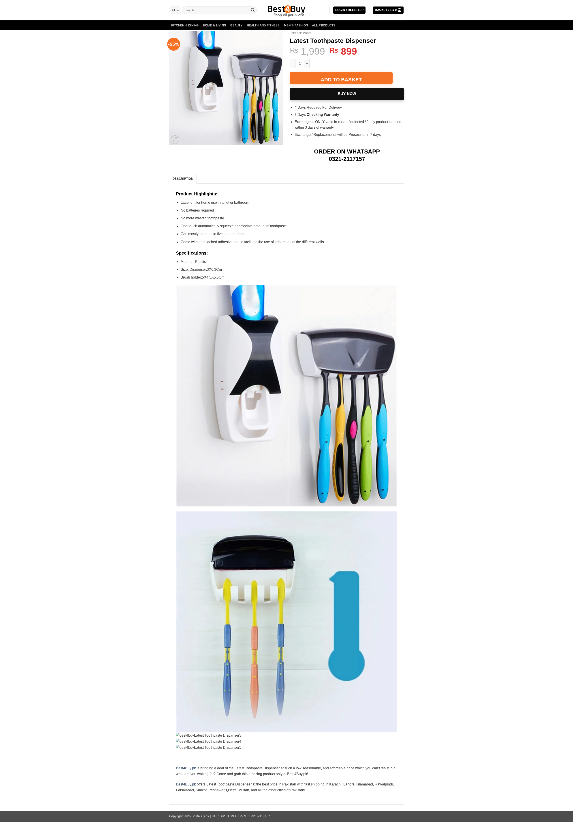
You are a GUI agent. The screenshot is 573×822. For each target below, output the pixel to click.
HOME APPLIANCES (301, 33)
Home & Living (214, 25)
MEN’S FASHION (296, 25)
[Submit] (253, 10)
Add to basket (341, 79)
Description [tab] (183, 178)
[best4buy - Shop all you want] (286, 10)
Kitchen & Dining (185, 25)
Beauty (236, 25)
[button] (349, 10)
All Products (323, 25)
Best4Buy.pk (186, 768)
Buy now (347, 94)
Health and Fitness (263, 25)
